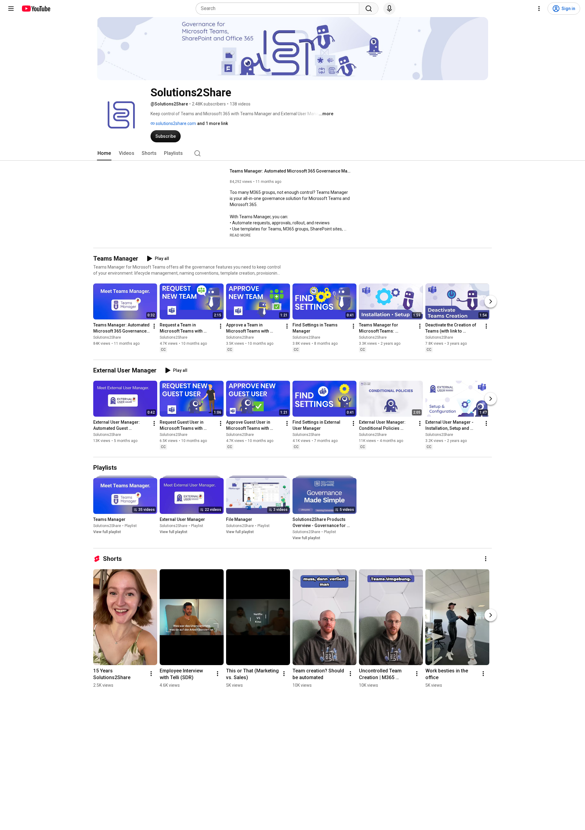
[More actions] (154, 326)
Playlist (131, 526)
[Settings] (539, 8)
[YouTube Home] (36, 8)
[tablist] (292, 153)
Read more (240, 235)
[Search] (368, 8)
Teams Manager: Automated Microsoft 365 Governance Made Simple (291, 171)
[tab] (104, 153)
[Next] (490, 301)
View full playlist (107, 532)
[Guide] (11, 8)
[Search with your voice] (389, 8)
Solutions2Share (107, 337)
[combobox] (279, 8)
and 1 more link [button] (212, 123)
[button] (240, 235)
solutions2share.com (175, 123)
